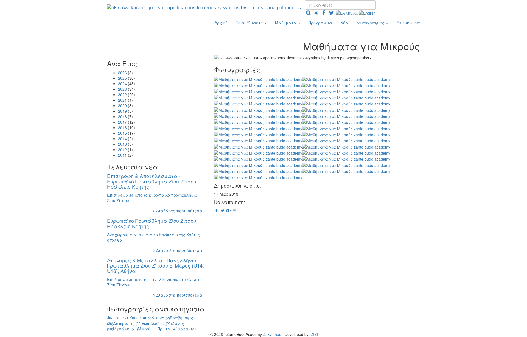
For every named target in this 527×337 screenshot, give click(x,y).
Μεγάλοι (125, 329)
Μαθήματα (286, 22)
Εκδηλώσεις (157, 323)
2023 (122, 89)
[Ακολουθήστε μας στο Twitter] (331, 12)
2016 (122, 127)
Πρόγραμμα (320, 22)
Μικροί (148, 329)
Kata (136, 318)
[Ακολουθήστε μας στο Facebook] (323, 12)
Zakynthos (272, 334)
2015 (122, 133)
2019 (122, 111)
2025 (122, 78)
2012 (122, 149)
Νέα (344, 22)
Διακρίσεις (127, 323)
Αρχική (221, 22)
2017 (122, 122)
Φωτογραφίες (371, 22)
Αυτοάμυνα (156, 318)
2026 (122, 72)
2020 (122, 105)
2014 (122, 138)
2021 (122, 100)
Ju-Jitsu (118, 318)
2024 (122, 83)
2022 (122, 94)
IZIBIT (315, 334)
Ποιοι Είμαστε (250, 22)
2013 (122, 144)
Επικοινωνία (408, 22)
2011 (122, 155)
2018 (122, 116)
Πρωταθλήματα (177, 329)
